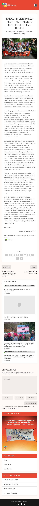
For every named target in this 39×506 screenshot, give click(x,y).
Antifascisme (16, 34)
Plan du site (7, 469)
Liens (5, 460)
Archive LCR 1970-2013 (11, 484)
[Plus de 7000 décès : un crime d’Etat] (19, 305)
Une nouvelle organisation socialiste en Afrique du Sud (17, 290)
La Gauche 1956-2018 (10, 493)
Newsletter (7, 464)
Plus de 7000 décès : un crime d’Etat (16, 317)
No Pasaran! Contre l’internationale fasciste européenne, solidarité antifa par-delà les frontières (19, 356)
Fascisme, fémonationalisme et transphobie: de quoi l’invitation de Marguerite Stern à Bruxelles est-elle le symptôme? (19, 344)
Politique (23, 34)
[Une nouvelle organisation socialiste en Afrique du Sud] (19, 286)
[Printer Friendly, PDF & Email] (9, 240)
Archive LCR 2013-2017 (11, 480)
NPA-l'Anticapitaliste (18, 31)
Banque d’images (9, 489)
